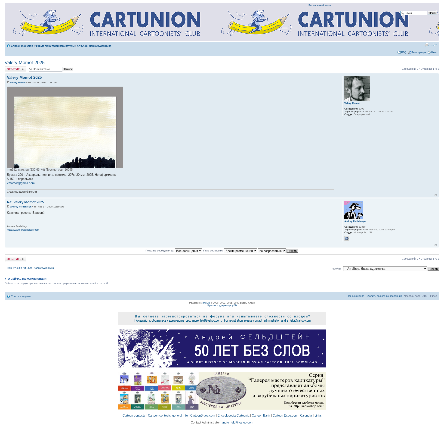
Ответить (10, 67)
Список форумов (22, 45)
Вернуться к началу (436, 195)
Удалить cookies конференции (384, 296)
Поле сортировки (213, 250)
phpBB (206, 302)
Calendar (306, 415)
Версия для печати (426, 45)
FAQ (403, 52)
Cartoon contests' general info (168, 415)
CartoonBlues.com (202, 415)
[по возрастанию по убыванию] (278, 250)
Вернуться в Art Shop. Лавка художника (30, 268)
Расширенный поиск (319, 5)
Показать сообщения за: (160, 250)
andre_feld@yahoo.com (237, 422)
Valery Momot (17, 82)
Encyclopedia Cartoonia (233, 415)
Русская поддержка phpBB (222, 305)
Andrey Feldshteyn (20, 206)
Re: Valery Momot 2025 (25, 202)
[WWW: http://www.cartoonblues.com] (346, 238)
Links (318, 415)
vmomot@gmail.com (21, 183)
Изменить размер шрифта (433, 45)
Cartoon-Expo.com (285, 415)
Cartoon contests (134, 415)
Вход (434, 52)
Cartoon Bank (261, 415)
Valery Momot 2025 (25, 62)
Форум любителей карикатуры (54, 45)
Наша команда (355, 296)
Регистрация (418, 52)
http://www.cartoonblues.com (23, 229)
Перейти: (336, 268)
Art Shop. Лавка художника (94, 45)
